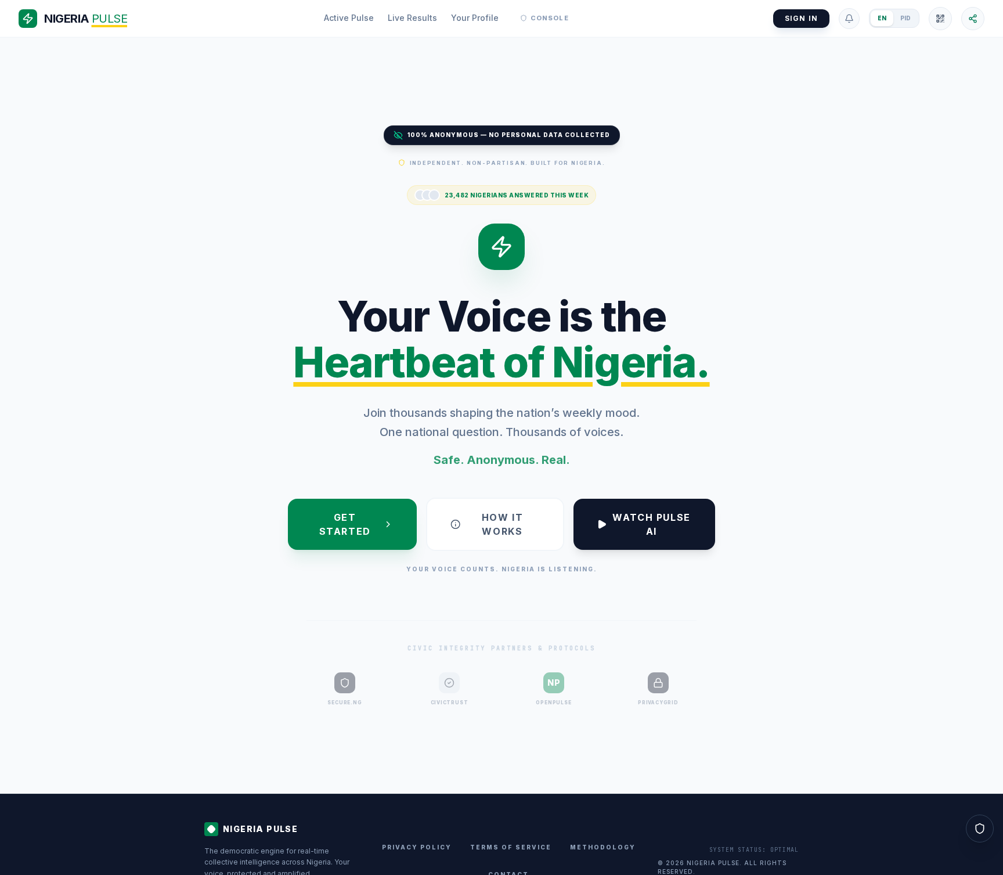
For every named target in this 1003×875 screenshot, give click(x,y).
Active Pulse (349, 18)
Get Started (345, 524)
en (882, 18)
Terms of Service (510, 847)
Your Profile (475, 18)
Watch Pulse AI (651, 524)
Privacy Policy (417, 847)
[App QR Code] (940, 18)
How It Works (503, 524)
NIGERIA (85, 19)
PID (905, 18)
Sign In (801, 18)
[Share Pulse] (972, 18)
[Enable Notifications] (849, 18)
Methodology (603, 847)
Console (550, 18)
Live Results (412, 18)
